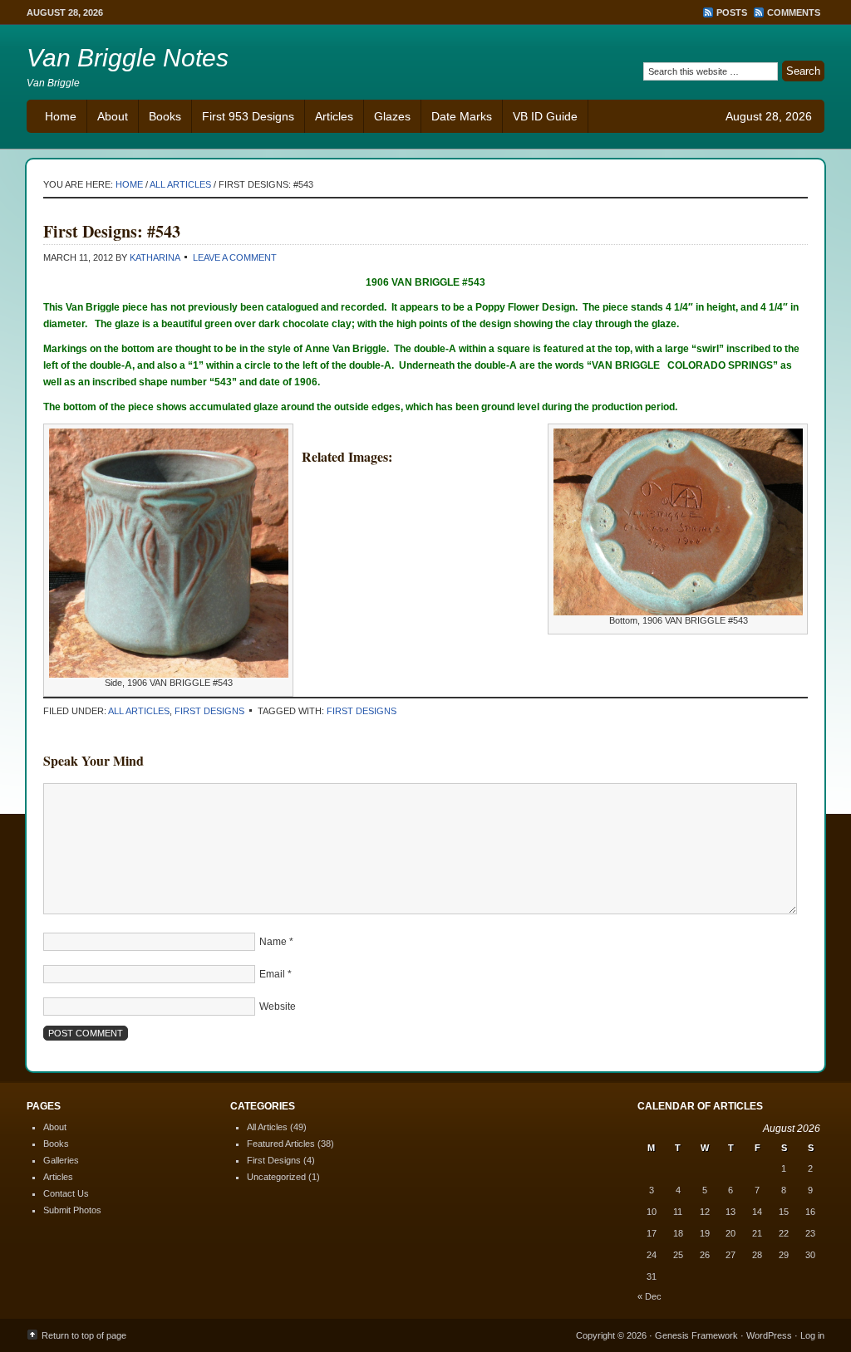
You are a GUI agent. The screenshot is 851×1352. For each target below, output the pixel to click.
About (112, 116)
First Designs (209, 711)
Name (273, 942)
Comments (793, 12)
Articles (334, 116)
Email (272, 974)
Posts (731, 12)
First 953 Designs (248, 116)
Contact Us (66, 1193)
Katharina (155, 257)
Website (277, 1006)
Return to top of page (84, 1335)
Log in (812, 1335)
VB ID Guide (545, 116)
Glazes (392, 116)
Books (165, 116)
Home (60, 116)
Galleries (61, 1160)
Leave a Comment (235, 257)
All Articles (139, 711)
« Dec (649, 1296)
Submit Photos (72, 1210)
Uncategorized (276, 1177)
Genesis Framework (696, 1335)
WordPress (769, 1335)
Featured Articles (281, 1144)
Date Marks (461, 116)
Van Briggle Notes (128, 57)
